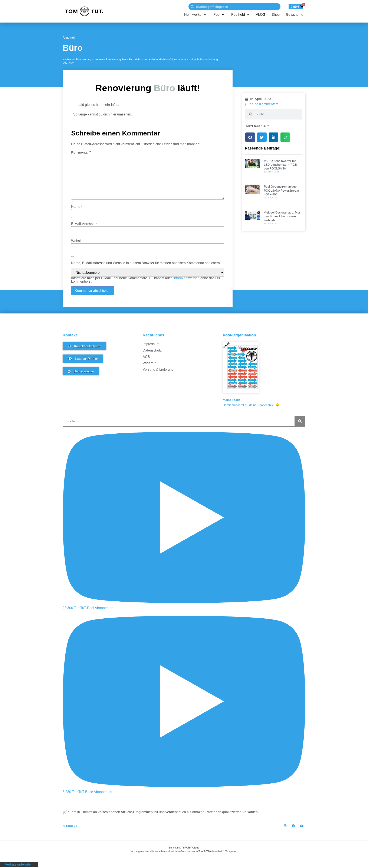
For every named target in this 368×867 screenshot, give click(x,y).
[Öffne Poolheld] (247, 14)
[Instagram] (285, 825)
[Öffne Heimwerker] (205, 14)
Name (76, 206)
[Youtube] (301, 825)
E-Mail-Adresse (84, 224)
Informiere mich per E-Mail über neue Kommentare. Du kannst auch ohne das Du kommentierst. (145, 279)
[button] (250, 137)
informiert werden (186, 278)
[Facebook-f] (293, 825)
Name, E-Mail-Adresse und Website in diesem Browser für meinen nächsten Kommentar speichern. (146, 263)
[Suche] (300, 421)
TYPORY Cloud (190, 847)
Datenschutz (152, 350)
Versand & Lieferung (158, 369)
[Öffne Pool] (223, 14)
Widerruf (149, 363)
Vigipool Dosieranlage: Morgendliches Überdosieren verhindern (282, 216)
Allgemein (69, 37)
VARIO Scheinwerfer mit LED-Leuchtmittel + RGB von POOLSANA (280, 164)
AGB (146, 357)
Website (77, 241)
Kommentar (81, 152)
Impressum (151, 344)
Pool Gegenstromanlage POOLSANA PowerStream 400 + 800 (281, 190)
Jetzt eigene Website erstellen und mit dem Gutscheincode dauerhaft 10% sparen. (184, 851)
